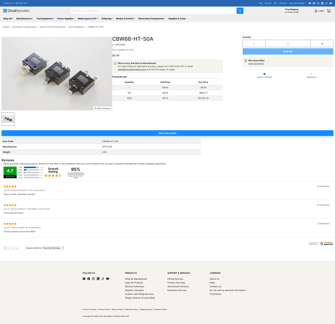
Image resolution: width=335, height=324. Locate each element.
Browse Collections (134, 286)
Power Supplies (65, 18)
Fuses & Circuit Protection (52, 27)
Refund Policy (117, 309)
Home (6, 27)
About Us (214, 279)
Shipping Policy (146, 309)
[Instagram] (318, 3)
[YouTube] (331, 3)
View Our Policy (256, 63)
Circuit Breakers (76, 27)
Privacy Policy (104, 309)
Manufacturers (24, 18)
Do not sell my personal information (227, 290)
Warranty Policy (131, 309)
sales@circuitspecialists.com (132, 69)
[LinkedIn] (322, 3)
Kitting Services (175, 279)
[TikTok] (326, 3)
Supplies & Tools (176, 18)
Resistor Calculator (134, 290)
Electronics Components (151, 18)
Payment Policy (160, 309)
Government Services (178, 286)
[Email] (310, 3)
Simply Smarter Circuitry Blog (140, 297)
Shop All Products (134, 282)
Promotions (215, 294)
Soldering (106, 18)
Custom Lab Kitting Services (139, 294)
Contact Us (215, 286)
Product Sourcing (176, 282)
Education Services (177, 290)
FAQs (212, 282)
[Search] (240, 11)
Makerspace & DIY (87, 18)
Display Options (33, 248)
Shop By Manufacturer (136, 279)
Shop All (7, 18)
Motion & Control (124, 18)
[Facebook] (314, 3)
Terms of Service (89, 309)
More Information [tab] (168, 133)
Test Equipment (44, 18)
